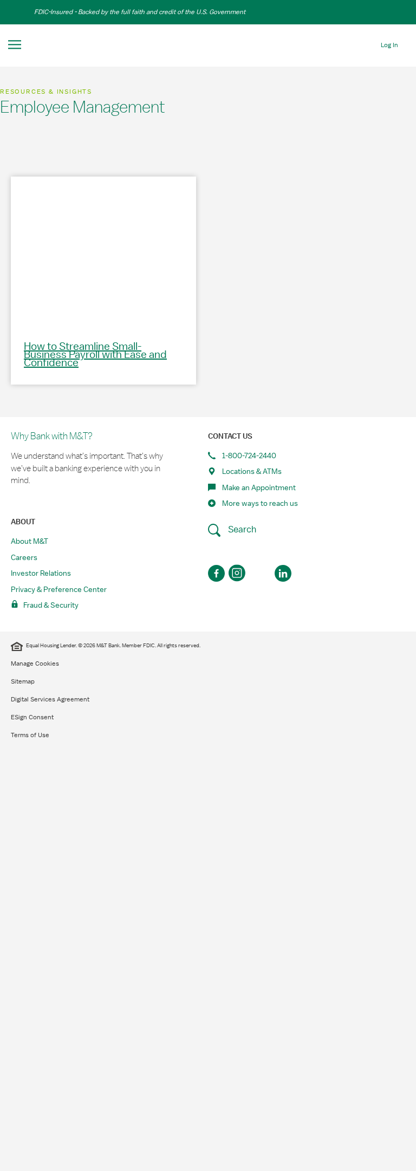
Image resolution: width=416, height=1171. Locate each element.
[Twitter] (260, 573)
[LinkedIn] (283, 573)
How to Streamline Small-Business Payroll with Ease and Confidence (95, 354)
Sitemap (23, 681)
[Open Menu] (15, 45)
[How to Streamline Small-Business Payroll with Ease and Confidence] (103, 251)
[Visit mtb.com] (208, 44)
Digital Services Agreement (50, 699)
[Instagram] (238, 573)
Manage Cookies (35, 663)
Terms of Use (30, 735)
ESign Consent (32, 717)
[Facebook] (216, 573)
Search (241, 529)
